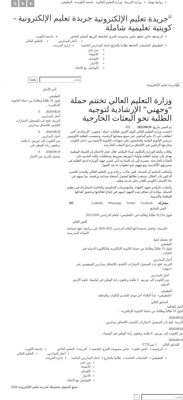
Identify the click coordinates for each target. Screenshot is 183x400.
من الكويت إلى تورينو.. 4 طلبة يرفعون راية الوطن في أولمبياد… (141, 333)
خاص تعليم (144, 36)
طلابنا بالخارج (119, 45)
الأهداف (93, 58)
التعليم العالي (33, 41)
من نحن (93, 50)
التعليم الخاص (79, 36)
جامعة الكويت (85, 2)
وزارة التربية (133, 2)
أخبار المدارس (67, 41)
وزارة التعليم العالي (109, 2)
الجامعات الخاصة (140, 45)
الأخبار (94, 63)
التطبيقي (66, 2)
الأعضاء (93, 54)
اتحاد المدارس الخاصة (95, 45)
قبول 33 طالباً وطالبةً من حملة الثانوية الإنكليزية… (150, 311)
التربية (93, 36)
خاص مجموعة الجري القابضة (117, 36)
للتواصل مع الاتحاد (86, 67)
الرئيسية (157, 36)
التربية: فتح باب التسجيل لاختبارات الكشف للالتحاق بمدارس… (143, 322)
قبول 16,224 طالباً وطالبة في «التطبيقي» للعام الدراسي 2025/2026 (129, 215)
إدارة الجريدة (62, 45)
